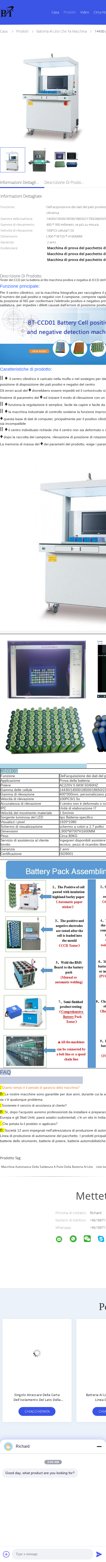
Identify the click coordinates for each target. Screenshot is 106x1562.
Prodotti (70, 12)
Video (84, 12)
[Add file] (6, 1554)
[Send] (99, 1554)
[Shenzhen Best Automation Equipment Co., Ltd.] (62, 1240)
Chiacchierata (37, 1411)
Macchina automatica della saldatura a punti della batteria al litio (47, 1167)
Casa (55, 12)
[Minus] (99, 1446)
